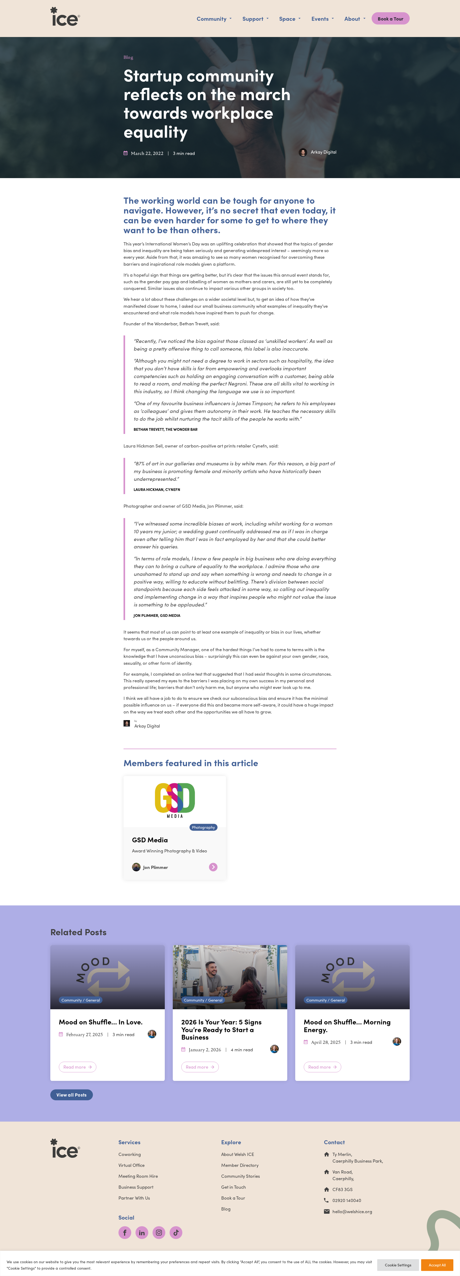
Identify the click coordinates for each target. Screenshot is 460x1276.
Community (212, 18)
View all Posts (71, 1094)
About (352, 18)
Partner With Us (134, 1198)
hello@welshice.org (352, 1211)
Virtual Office (131, 1165)
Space (287, 18)
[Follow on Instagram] (159, 1232)
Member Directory (239, 1165)
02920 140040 (346, 1200)
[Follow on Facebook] (124, 1232)
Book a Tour (390, 18)
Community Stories (240, 1176)
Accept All (437, 1264)
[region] (230, 1263)
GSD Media (150, 839)
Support (253, 18)
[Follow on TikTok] (176, 1232)
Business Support (135, 1187)
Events (320, 18)
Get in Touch (233, 1187)
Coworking (129, 1154)
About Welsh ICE (237, 1154)
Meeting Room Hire (138, 1176)
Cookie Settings (398, 1264)
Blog (128, 57)
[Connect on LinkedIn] (141, 1232)
